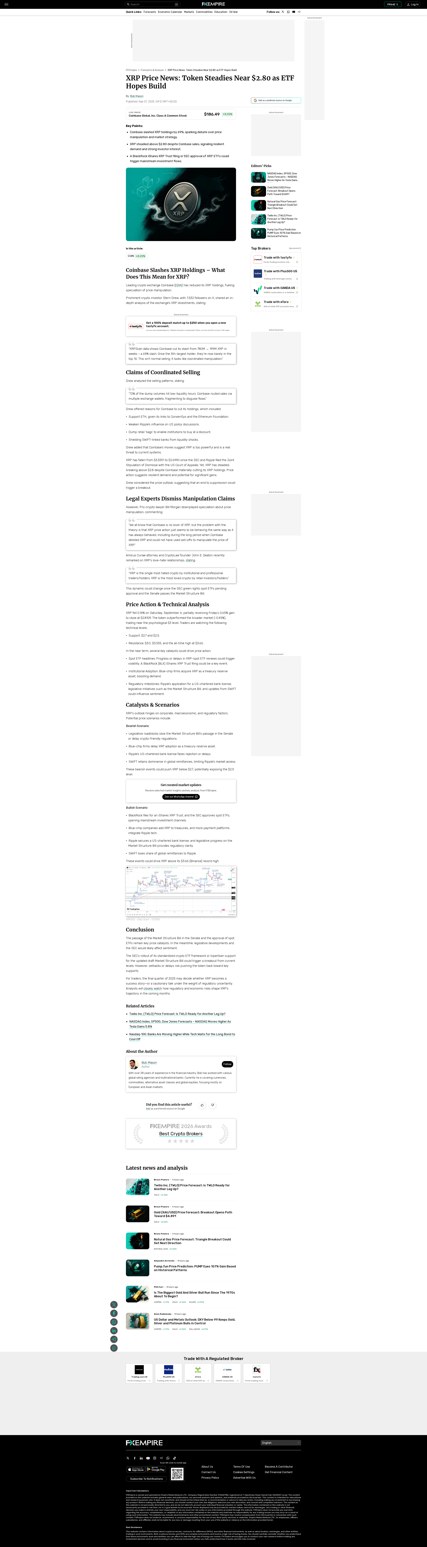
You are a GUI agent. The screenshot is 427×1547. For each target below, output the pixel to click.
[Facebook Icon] (135, 1458)
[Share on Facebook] (114, 1313)
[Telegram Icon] (161, 1458)
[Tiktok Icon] (175, 1458)
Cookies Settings (243, 1472)
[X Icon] (128, 1458)
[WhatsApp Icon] (168, 1458)
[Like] (202, 1105)
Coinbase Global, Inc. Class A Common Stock (158, 115)
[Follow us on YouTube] (294, 12)
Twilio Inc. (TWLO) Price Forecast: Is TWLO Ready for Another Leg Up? (177, 1014)
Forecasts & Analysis (152, 70)
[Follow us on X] (283, 12)
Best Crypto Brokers (181, 1133)
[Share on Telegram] (114, 1339)
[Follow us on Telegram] (299, 12)
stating (190, 560)
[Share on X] (114, 1304)
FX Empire (131, 70)
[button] (6, 4)
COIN (178, 285)
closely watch (153, 988)
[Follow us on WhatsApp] (288, 12)
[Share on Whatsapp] (114, 1322)
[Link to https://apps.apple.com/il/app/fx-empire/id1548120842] (136, 1469)
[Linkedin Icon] (141, 1458)
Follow (228, 1064)
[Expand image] (232, 870)
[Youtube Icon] (148, 1458)
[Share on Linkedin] (114, 1330)
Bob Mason (149, 1062)
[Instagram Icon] (155, 1458)
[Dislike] (212, 1105)
